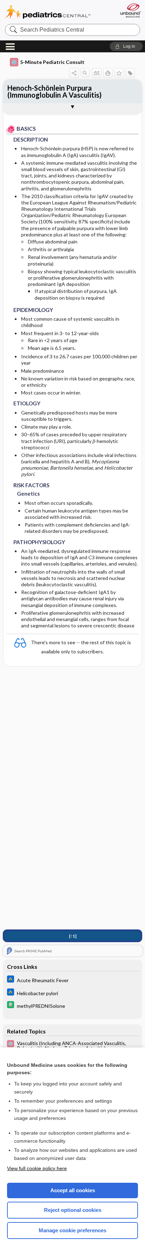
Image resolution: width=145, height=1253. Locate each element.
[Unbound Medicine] (130, 10)
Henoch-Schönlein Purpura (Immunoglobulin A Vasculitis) (54, 91)
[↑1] (72, 936)
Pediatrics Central (48, 12)
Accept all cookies (72, 1190)
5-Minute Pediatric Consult (52, 62)
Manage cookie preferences (72, 1230)
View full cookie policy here (37, 1168)
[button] (126, 46)
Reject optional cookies (72, 1210)
